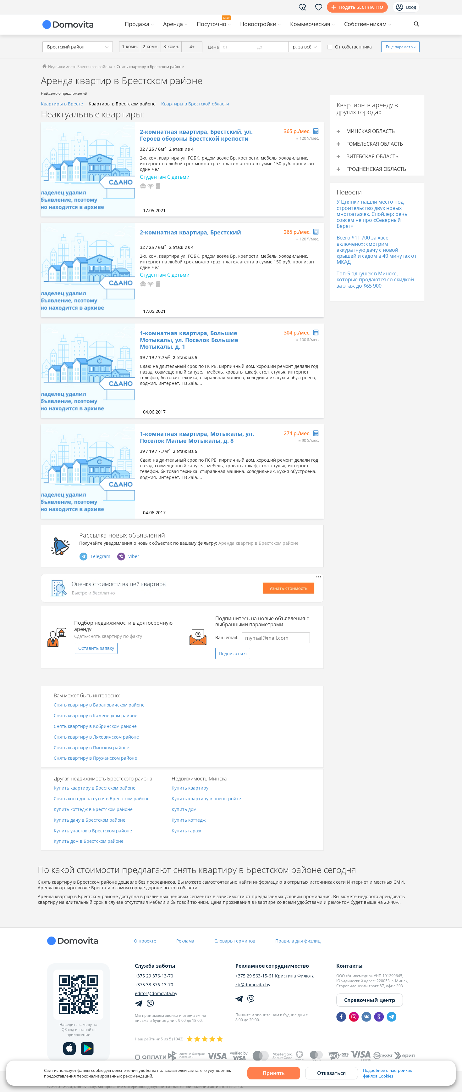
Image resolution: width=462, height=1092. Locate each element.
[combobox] (77, 46)
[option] (88, 169)
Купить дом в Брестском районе (89, 841)
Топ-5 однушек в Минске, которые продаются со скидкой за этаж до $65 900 (375, 279)
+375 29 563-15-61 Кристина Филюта (275, 975)
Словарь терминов (234, 941)
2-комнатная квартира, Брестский (190, 232)
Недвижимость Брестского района (79, 66)
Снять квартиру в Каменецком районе (95, 715)
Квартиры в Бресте (62, 104)
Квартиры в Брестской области (195, 104)
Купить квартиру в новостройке (206, 799)
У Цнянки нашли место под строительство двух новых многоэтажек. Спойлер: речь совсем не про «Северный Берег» (372, 213)
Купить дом (184, 809)
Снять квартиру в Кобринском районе (95, 726)
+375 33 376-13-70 (154, 984)
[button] (143, 185)
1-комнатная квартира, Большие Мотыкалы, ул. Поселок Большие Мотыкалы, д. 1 (189, 340)
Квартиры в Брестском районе (122, 104)
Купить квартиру (190, 788)
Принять (274, 1073)
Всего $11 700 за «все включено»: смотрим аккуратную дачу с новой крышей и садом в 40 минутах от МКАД (377, 249)
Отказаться (331, 1073)
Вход (411, 7)
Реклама (185, 941)
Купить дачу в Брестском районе (89, 820)
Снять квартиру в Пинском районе (91, 748)
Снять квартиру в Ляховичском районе (96, 737)
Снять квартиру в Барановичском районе (99, 705)
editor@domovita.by (156, 993)
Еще (400, 46)
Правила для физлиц (298, 941)
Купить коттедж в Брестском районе (93, 809)
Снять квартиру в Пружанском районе (95, 758)
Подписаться (233, 653)
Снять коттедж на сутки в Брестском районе (102, 799)
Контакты (349, 965)
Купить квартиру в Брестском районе (94, 788)
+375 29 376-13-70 (154, 975)
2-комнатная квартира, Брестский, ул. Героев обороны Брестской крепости (196, 135)
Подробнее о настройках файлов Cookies (387, 1073)
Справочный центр (369, 1000)
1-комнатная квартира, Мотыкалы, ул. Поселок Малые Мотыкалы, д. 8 (197, 437)
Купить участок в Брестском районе (93, 831)
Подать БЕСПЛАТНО (361, 7)
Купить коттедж (189, 820)
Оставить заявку (96, 648)
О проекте (145, 941)
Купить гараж (186, 831)
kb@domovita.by (252, 984)
